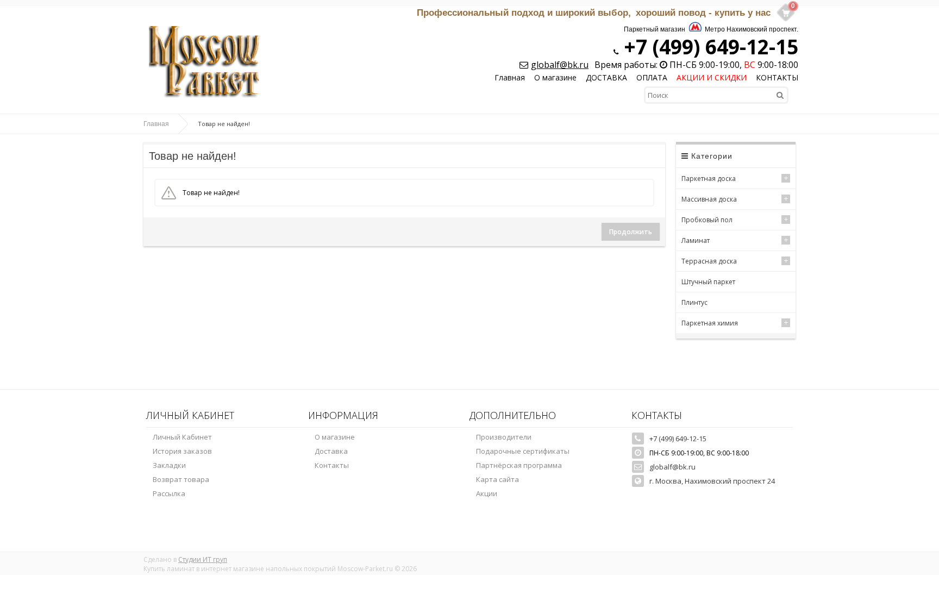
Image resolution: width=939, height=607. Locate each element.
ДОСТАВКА (606, 77)
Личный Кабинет (182, 437)
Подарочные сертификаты (522, 451)
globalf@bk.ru (560, 65)
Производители (503, 437)
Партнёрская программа (519, 465)
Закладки (169, 465)
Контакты (332, 465)
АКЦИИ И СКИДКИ (712, 77)
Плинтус (694, 302)
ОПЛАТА (651, 77)
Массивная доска (709, 199)
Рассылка (169, 493)
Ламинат (695, 240)
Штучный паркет (708, 281)
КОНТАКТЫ (777, 77)
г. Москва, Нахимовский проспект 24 (712, 481)
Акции (486, 493)
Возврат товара (181, 479)
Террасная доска (709, 261)
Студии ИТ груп (202, 559)
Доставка (331, 451)
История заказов (182, 451)
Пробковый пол (707, 219)
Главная (509, 77)
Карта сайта (497, 479)
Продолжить (630, 231)
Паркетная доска (708, 178)
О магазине (555, 77)
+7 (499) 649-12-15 (708, 46)
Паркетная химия (709, 323)
